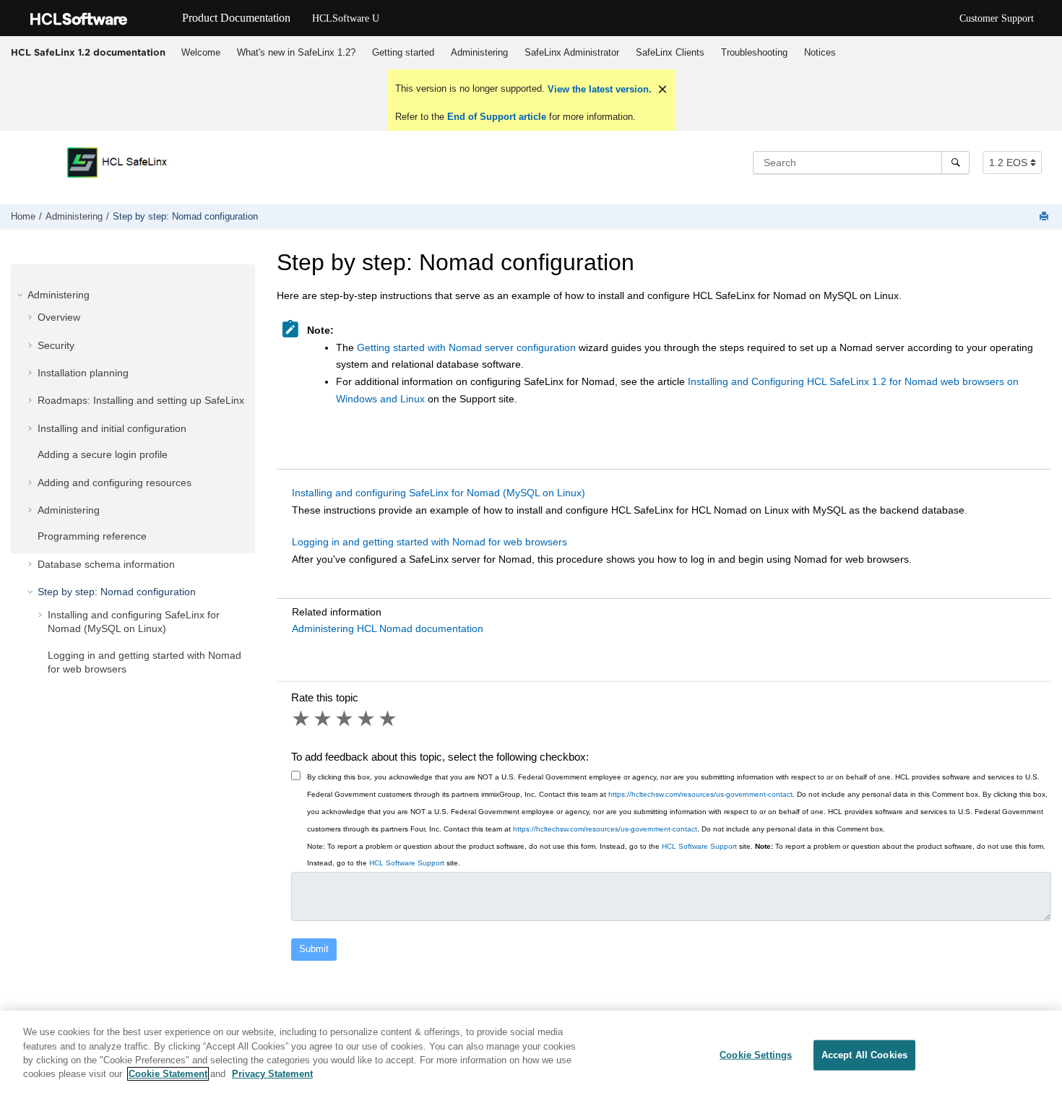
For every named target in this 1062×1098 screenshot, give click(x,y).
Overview (59, 317)
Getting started (403, 52)
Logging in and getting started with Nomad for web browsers (429, 542)
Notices (820, 52)
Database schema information (106, 564)
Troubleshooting (754, 52)
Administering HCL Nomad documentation (387, 628)
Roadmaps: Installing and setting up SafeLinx (141, 400)
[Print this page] (1045, 217)
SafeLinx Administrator (571, 52)
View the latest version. (598, 89)
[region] (531, 1054)
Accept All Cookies (864, 1055)
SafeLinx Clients (670, 52)
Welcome (200, 52)
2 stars (323, 718)
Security (56, 345)
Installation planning (83, 373)
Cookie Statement (168, 1073)
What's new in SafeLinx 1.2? (296, 52)
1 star (302, 718)
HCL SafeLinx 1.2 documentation (88, 52)
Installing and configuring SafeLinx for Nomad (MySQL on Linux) (438, 492)
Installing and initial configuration (112, 428)
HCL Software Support (699, 846)
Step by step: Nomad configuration (185, 217)
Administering (479, 52)
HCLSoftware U (345, 18)
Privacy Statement (272, 1073)
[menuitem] (200, 52)
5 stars (389, 718)
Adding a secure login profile (103, 454)
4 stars (367, 718)
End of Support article (496, 116)
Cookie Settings (756, 1055)
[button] (21, 295)
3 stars (345, 718)
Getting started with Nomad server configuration (466, 347)
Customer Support (996, 18)
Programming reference (92, 536)
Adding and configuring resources (114, 482)
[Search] (955, 162)
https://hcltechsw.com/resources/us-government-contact (700, 794)
